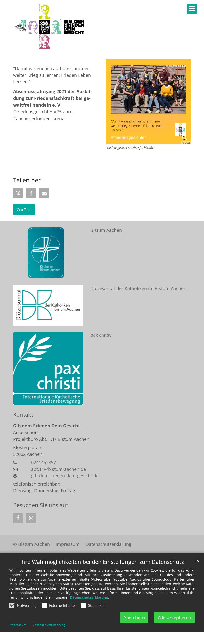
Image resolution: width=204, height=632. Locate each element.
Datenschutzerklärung (89, 597)
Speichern (134, 617)
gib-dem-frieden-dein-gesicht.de (65, 476)
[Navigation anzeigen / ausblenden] (192, 9)
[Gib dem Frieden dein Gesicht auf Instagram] (31, 518)
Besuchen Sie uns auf (40, 505)
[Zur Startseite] (50, 26)
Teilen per (27, 180)
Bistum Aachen (106, 230)
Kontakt (23, 414)
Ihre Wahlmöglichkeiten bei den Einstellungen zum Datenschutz (102, 561)
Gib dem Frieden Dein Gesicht (46, 426)
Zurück (24, 210)
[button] (18, 193)
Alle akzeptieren (174, 617)
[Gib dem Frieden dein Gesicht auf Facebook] (18, 518)
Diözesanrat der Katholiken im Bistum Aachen (138, 288)
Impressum (17, 625)
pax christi (101, 335)
